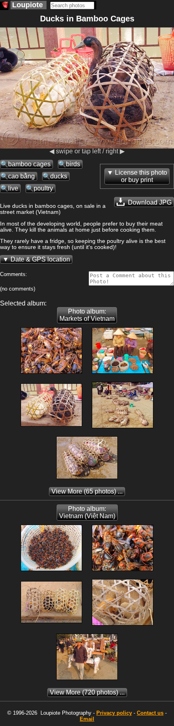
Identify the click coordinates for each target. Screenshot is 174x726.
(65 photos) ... (87, 491)
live (13, 188)
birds (73, 164)
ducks (58, 176)
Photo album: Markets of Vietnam (87, 315)
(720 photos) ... (87, 692)
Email (87, 719)
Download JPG (149, 202)
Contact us (150, 713)
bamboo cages (29, 164)
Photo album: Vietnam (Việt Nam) (87, 512)
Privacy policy (114, 713)
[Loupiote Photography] (4, 6)
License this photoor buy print (141, 176)
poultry (43, 188)
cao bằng (21, 176)
